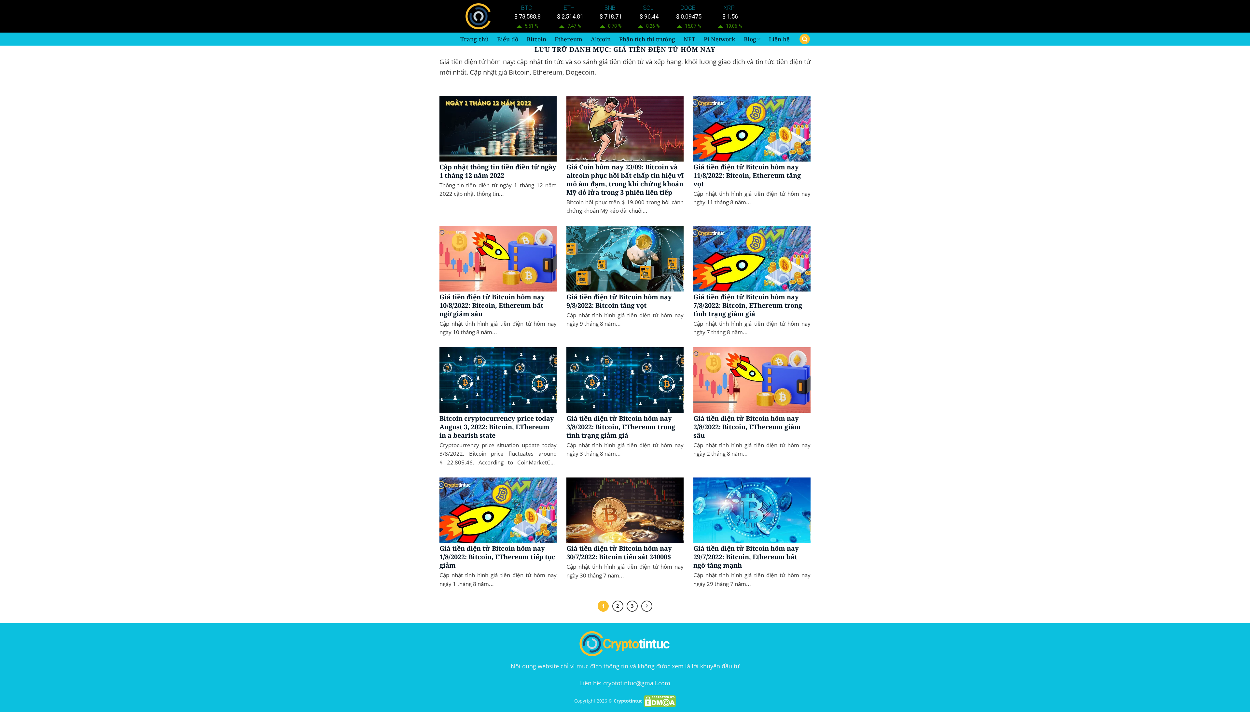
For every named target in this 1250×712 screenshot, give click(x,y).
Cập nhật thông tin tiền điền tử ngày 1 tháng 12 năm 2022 (497, 171)
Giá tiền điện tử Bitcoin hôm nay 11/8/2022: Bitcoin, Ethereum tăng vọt (747, 175)
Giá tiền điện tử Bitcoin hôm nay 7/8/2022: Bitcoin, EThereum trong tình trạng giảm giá (747, 305)
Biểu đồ (507, 39)
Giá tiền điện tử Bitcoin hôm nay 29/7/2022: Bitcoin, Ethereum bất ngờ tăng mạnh (746, 557)
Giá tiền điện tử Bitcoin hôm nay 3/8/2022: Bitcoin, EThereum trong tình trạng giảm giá (620, 427)
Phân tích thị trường (647, 39)
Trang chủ (474, 39)
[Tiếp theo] (646, 606)
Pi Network (719, 39)
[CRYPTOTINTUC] (479, 16)
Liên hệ (779, 39)
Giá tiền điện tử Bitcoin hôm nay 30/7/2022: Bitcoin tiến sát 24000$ (619, 552)
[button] (804, 39)
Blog (750, 39)
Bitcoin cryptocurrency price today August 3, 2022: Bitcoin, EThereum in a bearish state (496, 427)
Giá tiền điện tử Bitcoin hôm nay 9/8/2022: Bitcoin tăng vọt (619, 301)
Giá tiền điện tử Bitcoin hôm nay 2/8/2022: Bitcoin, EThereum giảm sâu (747, 427)
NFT (689, 39)
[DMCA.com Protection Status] (660, 701)
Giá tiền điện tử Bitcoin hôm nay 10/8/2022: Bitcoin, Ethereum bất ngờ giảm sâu (492, 305)
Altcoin (601, 39)
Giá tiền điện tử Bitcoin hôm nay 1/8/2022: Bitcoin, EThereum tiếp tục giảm (497, 557)
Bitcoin (536, 39)
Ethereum (568, 39)
